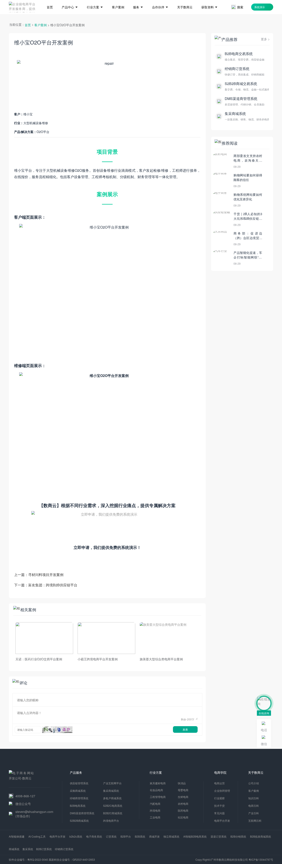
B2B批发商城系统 (260, 836)
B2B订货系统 (44, 849)
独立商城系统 (171, 836)
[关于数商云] (185, 0)
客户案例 (40, 24)
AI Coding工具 (37, 836)
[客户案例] (118, 0)
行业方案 (156, 772)
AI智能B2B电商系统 (195, 836)
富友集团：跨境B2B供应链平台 (52, 584)
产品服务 (76, 772)
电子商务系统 (94, 836)
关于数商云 (255, 772)
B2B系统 (140, 836)
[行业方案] (95, 0)
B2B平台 (126, 836)
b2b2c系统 (75, 836)
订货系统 (111, 836)
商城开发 (154, 836)
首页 (28, 24)
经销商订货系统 (64, 849)
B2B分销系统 (238, 836)
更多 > (265, 39)
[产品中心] (70, 0)
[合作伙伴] (160, 0)
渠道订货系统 (218, 836)
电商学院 (220, 772)
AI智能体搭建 (16, 836)
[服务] (138, 0)
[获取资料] (209, 0)
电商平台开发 (57, 836)
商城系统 (14, 849)
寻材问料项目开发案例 (45, 574)
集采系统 (27, 849)
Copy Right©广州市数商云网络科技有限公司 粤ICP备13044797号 (234, 859)
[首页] (50, 0)
